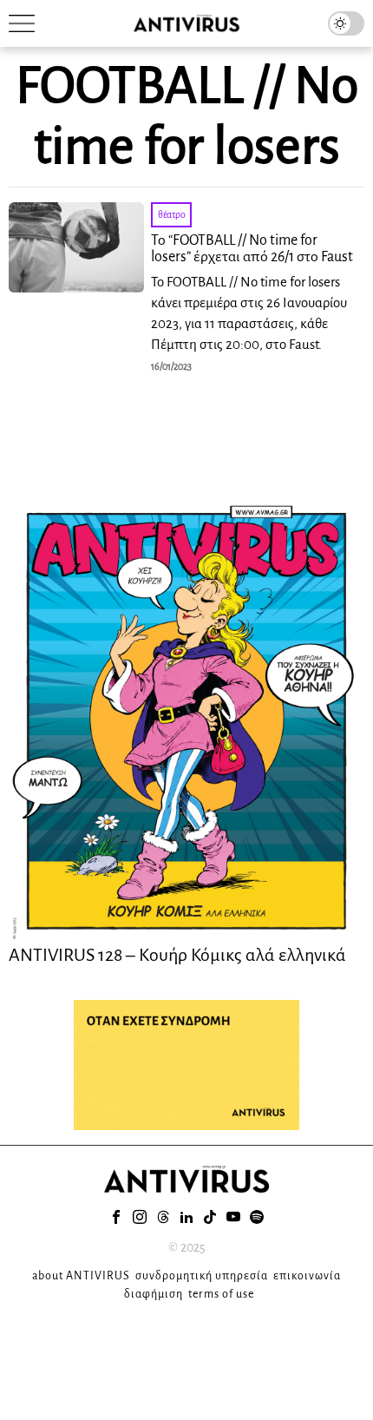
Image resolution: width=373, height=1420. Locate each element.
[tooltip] (116, 1216)
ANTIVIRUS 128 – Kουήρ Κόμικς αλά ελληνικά (177, 954)
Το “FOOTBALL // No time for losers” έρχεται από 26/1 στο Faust (252, 249)
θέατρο (171, 214)
